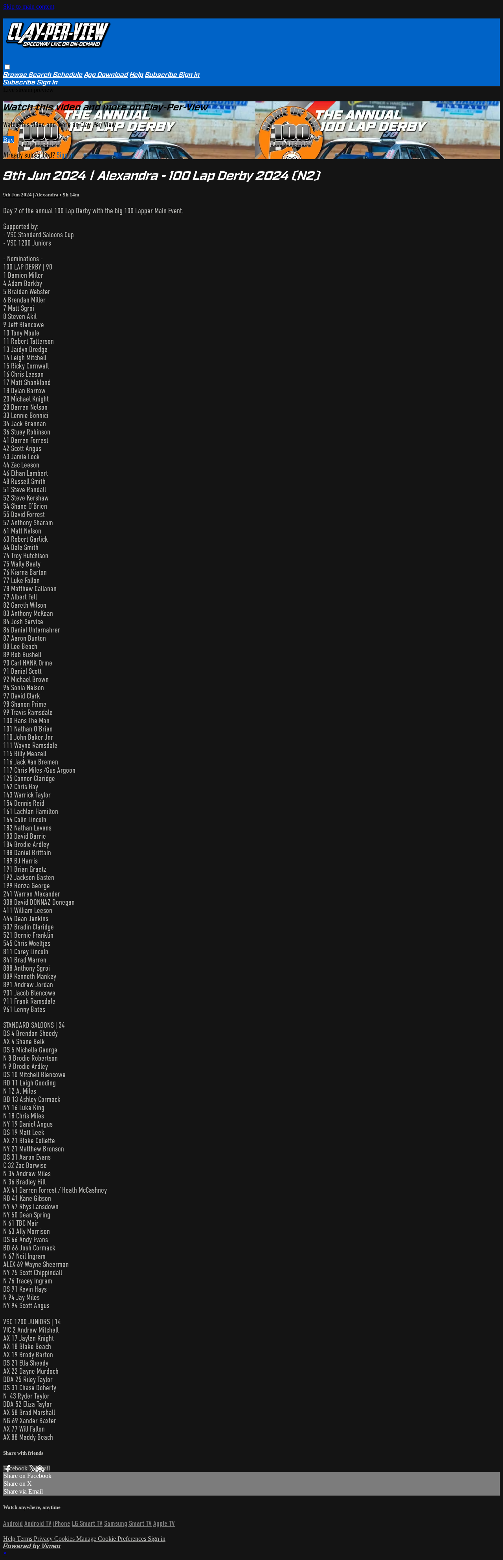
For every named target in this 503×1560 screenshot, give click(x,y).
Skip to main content (28, 6)
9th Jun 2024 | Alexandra (31, 195)
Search (41, 75)
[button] (7, 67)
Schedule (68, 75)
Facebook (16, 1468)
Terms (25, 1538)
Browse (16, 75)
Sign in (189, 75)
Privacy (44, 1538)
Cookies (65, 1538)
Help (136, 75)
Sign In (47, 82)
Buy (8, 139)
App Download (106, 75)
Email (42, 1468)
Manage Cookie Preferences (112, 1538)
